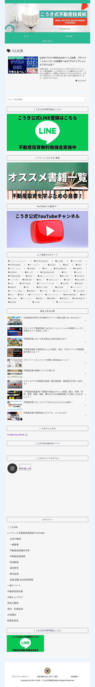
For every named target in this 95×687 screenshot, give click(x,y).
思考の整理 (12, 603)
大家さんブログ (15, 597)
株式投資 (14, 573)
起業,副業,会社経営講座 (21, 579)
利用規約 (74, 676)
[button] (85, 100)
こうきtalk (12, 527)
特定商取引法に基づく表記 (47, 676)
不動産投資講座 (17, 556)
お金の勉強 (15, 538)
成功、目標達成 (15, 609)
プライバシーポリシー (20, 676)
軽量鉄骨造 (12, 620)
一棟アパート (14, 585)
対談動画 (14, 562)
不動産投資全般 (15, 591)
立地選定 (11, 614)
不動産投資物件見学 (20, 550)
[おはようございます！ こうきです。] (67, 510)
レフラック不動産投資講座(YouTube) (26, 533)
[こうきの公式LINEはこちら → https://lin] (27, 487)
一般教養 (14, 544)
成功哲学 (14, 568)
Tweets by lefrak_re (17, 434)
